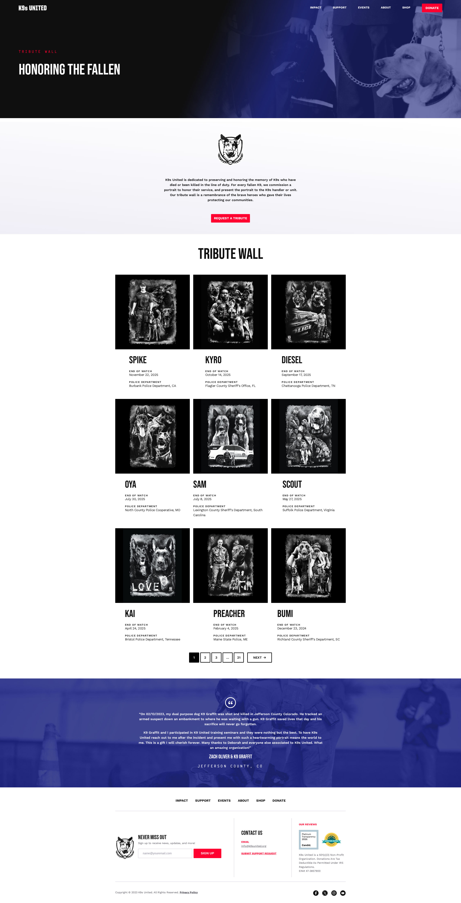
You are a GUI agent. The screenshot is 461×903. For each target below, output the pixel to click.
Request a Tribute (230, 218)
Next (257, 657)
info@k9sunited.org (253, 846)
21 (238, 657)
